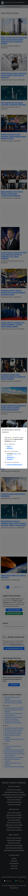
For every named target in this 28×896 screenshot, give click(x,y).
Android (9, 448)
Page (15, 454)
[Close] (25, 431)
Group (9, 455)
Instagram (10, 457)
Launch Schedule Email (14, 464)
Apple (9, 446)
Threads (9, 459)
